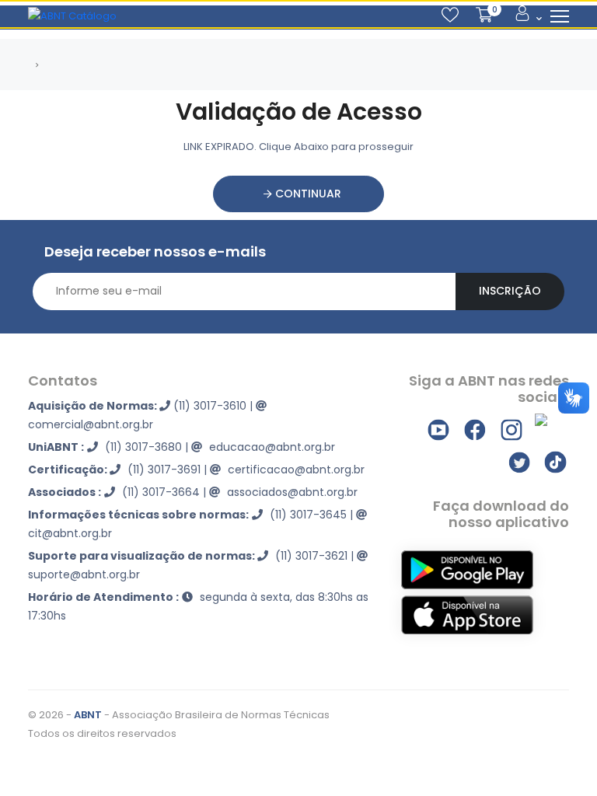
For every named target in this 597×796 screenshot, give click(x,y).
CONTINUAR (306, 193)
